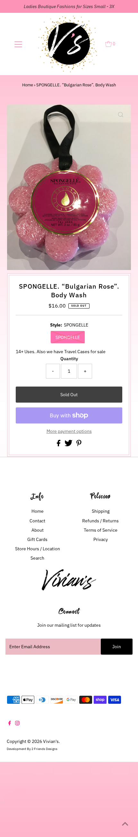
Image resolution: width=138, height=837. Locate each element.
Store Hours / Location (37, 549)
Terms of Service (100, 530)
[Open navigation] (18, 44)
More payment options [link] (69, 431)
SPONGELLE (68, 337)
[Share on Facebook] (59, 445)
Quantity (69, 359)
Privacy (100, 539)
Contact (37, 521)
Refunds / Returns (100, 521)
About (37, 530)
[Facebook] (10, 723)
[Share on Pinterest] (79, 445)
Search (37, 558)
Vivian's (51, 741)
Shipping (100, 511)
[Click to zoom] (121, 115)
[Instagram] (17, 723)
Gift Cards (37, 539)
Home (27, 85)
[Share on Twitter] (69, 445)
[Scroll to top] (125, 824)
